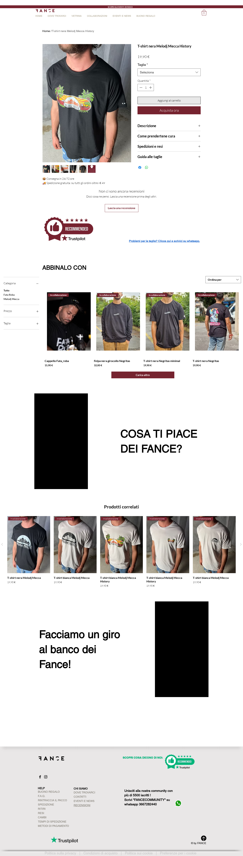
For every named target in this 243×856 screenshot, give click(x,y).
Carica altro (143, 375)
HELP (41, 788)
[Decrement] (140, 87)
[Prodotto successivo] (241, 544)
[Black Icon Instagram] (46, 777)
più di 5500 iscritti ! (137, 795)
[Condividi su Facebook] (140, 167)
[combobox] (169, 72)
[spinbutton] (145, 87)
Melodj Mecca (11, 298)
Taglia (143, 64)
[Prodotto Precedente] (2, 544)
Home (46, 31)
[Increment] (150, 87)
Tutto (6, 290)
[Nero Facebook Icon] (40, 777)
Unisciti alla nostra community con (148, 791)
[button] (97, 15)
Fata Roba (9, 294)
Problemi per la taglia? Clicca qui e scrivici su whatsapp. (164, 241)
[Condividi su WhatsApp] (146, 167)
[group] (121, 552)
